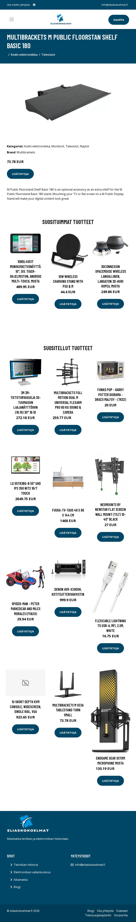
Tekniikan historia (26, 865)
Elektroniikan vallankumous (32, 872)
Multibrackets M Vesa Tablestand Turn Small (68, 710)
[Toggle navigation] (11, 19)
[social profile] (34, 4)
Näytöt (84, 146)
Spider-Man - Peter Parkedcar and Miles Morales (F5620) (25, 608)
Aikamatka (21, 880)
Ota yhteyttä (105, 911)
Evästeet (122, 911)
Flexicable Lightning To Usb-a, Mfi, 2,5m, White (110, 625)
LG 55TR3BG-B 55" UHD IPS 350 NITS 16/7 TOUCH (25, 488)
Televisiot (48, 55)
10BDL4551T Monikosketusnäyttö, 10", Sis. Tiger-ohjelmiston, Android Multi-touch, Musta (25, 271)
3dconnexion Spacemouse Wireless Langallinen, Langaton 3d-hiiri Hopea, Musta (110, 276)
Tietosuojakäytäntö (98, 915)
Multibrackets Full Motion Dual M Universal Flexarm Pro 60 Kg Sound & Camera (68, 402)
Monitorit (57, 146)
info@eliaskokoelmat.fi (115, 4)
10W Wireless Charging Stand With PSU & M (68, 281)
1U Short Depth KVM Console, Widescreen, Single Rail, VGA (25, 706)
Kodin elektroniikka (24, 55)
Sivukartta (121, 915)
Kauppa (119, 20)
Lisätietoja (20, 174)
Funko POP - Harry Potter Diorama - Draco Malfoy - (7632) (110, 394)
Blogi (17, 887)
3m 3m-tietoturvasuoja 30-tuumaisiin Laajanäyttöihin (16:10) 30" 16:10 (25, 402)
